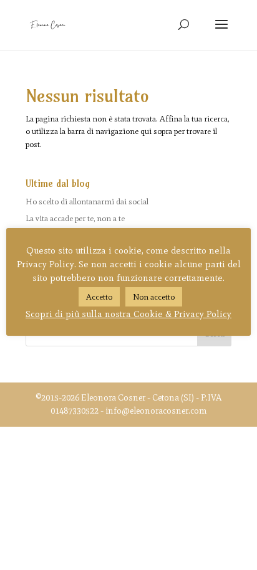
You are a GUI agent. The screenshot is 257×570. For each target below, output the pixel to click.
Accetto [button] (99, 297)
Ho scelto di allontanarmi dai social (87, 201)
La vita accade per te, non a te (75, 218)
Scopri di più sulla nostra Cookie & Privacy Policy (128, 314)
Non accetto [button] (154, 297)
